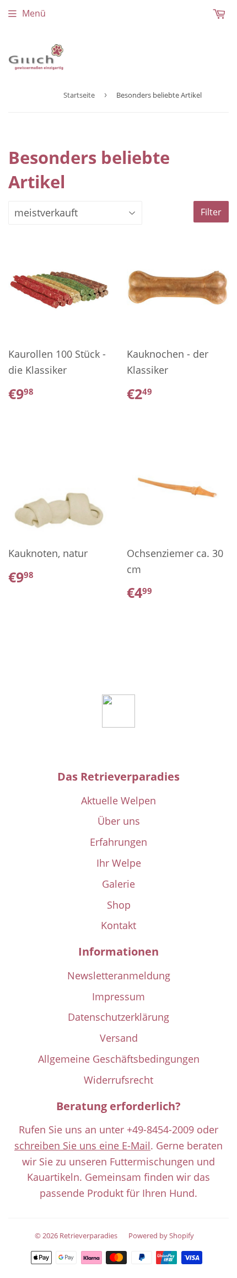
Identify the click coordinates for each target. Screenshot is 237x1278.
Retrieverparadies (88, 1235)
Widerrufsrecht (118, 1079)
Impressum (118, 996)
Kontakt (118, 925)
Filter (211, 212)
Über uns (119, 821)
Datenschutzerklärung (118, 1017)
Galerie (118, 883)
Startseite (79, 95)
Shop (119, 904)
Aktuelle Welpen (118, 800)
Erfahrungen (118, 842)
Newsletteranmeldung (118, 975)
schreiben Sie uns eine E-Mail (82, 1145)
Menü (34, 13)
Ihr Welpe (118, 862)
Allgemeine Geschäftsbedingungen (119, 1058)
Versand (119, 1037)
